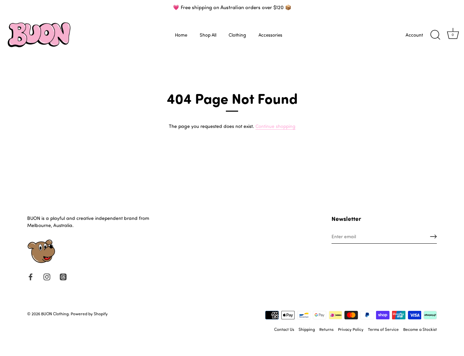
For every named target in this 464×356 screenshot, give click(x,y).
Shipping (307, 329)
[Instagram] (46, 276)
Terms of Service (383, 329)
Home (181, 35)
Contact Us (284, 329)
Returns (326, 329)
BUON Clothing (55, 313)
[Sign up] (433, 236)
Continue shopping (275, 126)
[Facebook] (30, 276)
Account (414, 35)
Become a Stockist (420, 329)
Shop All (208, 35)
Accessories (270, 35)
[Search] (435, 34)
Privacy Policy (350, 329)
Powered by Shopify (89, 313)
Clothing (237, 35)
